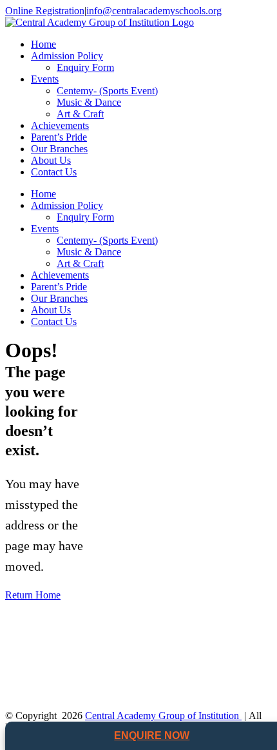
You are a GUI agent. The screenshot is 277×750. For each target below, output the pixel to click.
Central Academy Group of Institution (163, 715)
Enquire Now (151, 735)
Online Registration (44, 10)
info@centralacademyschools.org (154, 10)
